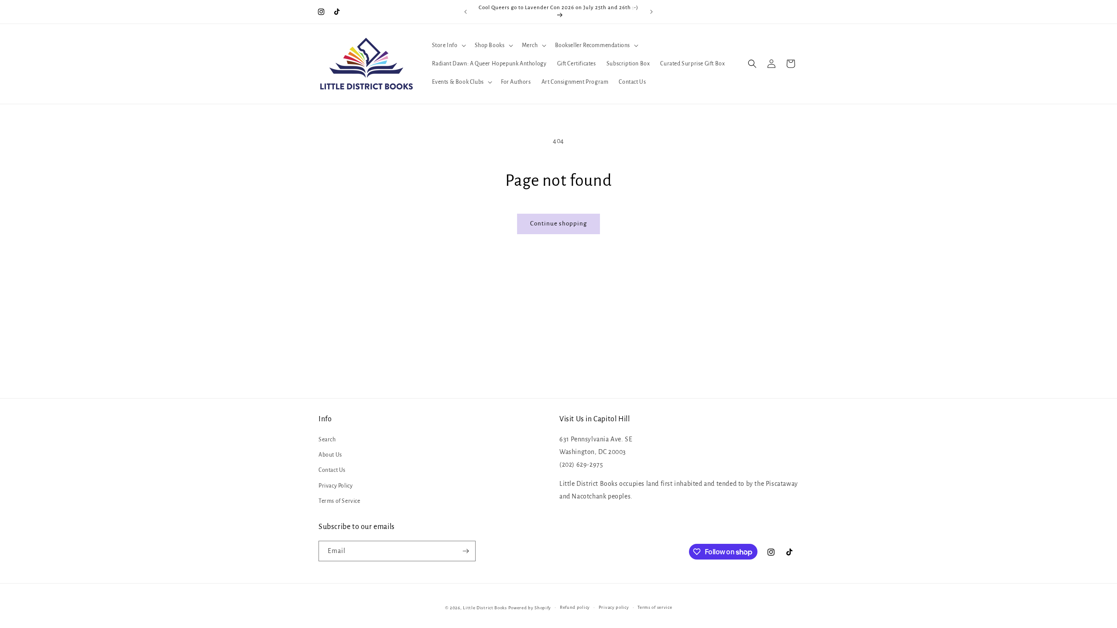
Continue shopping (558, 223)
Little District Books (485, 607)
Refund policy (575, 607)
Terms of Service (339, 501)
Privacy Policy (336, 486)
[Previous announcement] (465, 11)
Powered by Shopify (530, 607)
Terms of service (654, 607)
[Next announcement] (651, 11)
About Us (330, 455)
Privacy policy (614, 607)
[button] (448, 45)
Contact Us (332, 470)
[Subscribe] (465, 551)
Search (327, 440)
